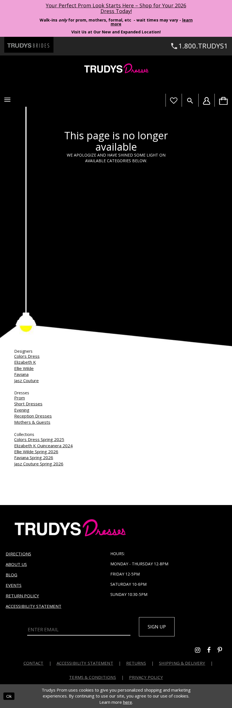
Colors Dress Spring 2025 (39, 439)
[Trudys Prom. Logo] (116, 69)
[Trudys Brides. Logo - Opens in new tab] (28, 45)
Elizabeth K (25, 362)
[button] (7, 99)
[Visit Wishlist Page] (174, 100)
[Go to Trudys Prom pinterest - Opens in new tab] (223, 650)
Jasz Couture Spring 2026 (38, 464)
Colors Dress (27, 356)
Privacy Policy (146, 677)
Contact (33, 663)
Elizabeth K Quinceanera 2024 (43, 445)
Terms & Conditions (92, 677)
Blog (11, 574)
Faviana (21, 374)
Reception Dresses (33, 416)
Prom (19, 398)
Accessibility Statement (33, 606)
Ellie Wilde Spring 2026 (36, 451)
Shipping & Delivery (182, 663)
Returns (136, 663)
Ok (9, 696)
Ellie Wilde (24, 368)
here (127, 702)
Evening (21, 410)
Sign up (157, 627)
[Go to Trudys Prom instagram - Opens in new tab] (201, 650)
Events (14, 585)
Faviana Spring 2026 (33, 457)
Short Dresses (28, 404)
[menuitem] (223, 100)
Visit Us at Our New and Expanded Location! (116, 32)
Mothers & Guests (32, 422)
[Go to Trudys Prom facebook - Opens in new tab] (212, 650)
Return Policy (22, 595)
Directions (18, 554)
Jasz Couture (26, 380)
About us (16, 564)
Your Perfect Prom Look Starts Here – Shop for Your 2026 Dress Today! (116, 8)
